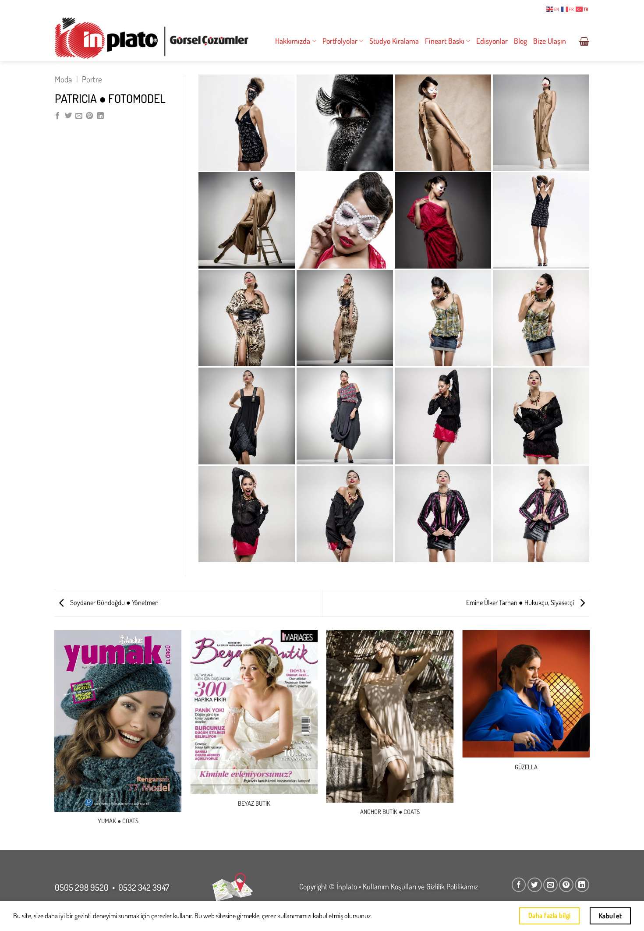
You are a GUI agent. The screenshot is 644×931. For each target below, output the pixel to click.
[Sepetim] (584, 41)
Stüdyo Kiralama (394, 41)
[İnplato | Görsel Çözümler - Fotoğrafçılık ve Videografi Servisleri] (151, 38)
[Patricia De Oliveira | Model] (345, 318)
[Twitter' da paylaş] (68, 116)
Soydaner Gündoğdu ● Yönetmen (114, 602)
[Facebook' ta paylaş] (57, 116)
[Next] (589, 739)
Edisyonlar (492, 41)
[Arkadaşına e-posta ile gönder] (78, 116)
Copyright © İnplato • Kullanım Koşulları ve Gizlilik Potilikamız (388, 886)
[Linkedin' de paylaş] (100, 116)
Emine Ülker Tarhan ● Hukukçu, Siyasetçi (520, 602)
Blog (520, 41)
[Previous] (54, 739)
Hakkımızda (292, 41)
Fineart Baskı (444, 41)
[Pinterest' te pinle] (89, 116)
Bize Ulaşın (549, 41)
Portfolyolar (339, 41)
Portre (92, 79)
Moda (63, 79)
